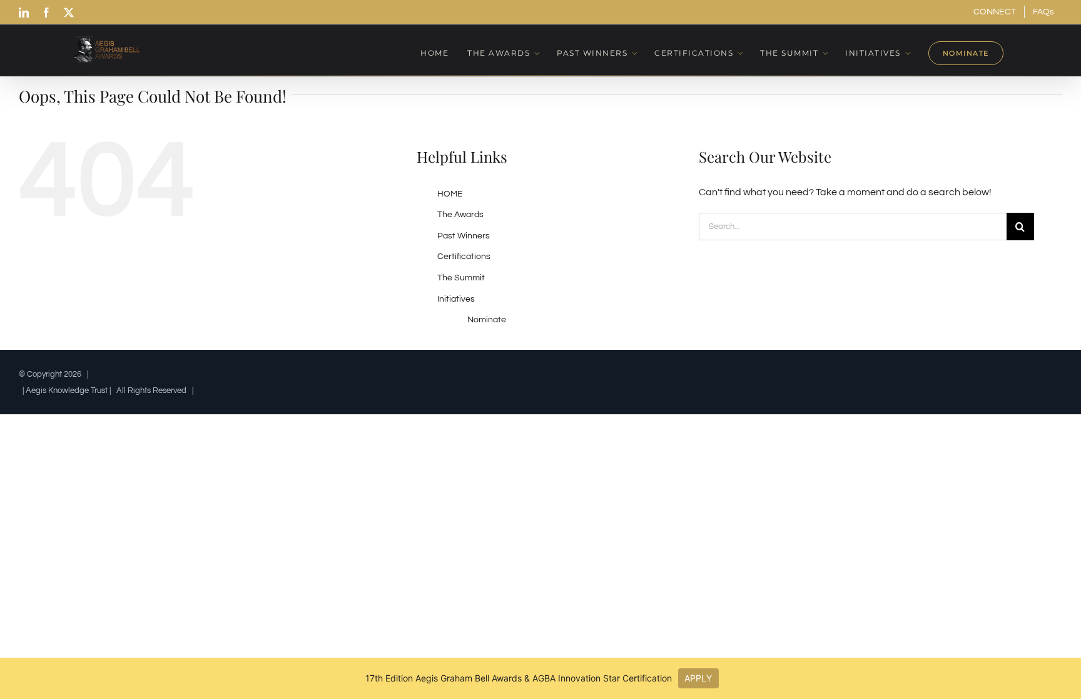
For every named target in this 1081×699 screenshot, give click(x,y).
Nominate (486, 319)
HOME (450, 194)
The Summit (461, 277)
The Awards (460, 214)
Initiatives (456, 299)
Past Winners (463, 236)
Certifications (463, 256)
